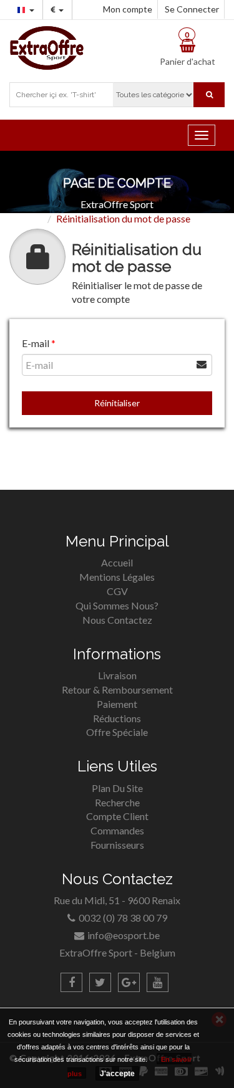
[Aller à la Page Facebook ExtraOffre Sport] (71, 983)
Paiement (117, 704)
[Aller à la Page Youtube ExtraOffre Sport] (157, 983)
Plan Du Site (117, 788)
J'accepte (117, 1073)
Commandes (117, 830)
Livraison (117, 675)
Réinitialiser (117, 403)
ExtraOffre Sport (117, 204)
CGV (117, 591)
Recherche (117, 802)
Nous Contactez (117, 620)
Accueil (117, 562)
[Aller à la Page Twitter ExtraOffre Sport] (100, 983)
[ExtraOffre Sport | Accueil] (46, 46)
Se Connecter (192, 9)
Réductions (117, 718)
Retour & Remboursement (117, 689)
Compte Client (117, 816)
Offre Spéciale (117, 732)
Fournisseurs (117, 845)
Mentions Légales (117, 577)
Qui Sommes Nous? (117, 605)
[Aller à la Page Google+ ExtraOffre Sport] (129, 983)
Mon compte (127, 9)
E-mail (35, 343)
